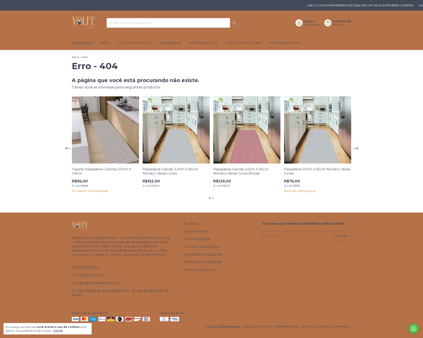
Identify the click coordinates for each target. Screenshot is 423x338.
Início (105, 42)
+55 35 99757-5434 (87, 275)
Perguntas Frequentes (203, 254)
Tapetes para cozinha (243, 42)
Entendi (58, 330)
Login (308, 21)
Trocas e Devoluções (201, 246)
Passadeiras (170, 42)
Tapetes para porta (285, 42)
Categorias (81, 42)
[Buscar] (234, 23)
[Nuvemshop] (223, 327)
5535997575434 (85, 267)
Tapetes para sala (203, 42)
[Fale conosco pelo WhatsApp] (414, 329)
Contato (191, 223)
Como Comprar (197, 239)
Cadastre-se (311, 24)
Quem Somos (196, 231)
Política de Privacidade (203, 262)
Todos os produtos (135, 42)
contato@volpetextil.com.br (95, 283)
